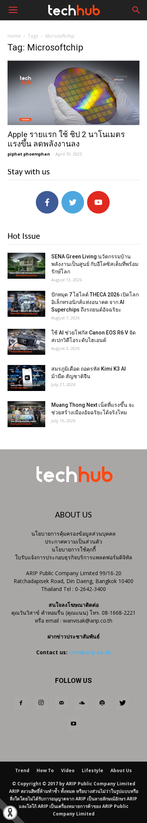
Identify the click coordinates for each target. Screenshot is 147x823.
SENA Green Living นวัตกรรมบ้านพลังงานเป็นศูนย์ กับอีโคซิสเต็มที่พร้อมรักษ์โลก (94, 264)
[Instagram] (41, 703)
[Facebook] (20, 703)
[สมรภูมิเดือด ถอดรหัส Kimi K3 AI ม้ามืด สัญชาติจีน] (26, 378)
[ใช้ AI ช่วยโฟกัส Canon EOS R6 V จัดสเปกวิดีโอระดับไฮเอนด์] (26, 342)
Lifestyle (92, 770)
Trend (22, 770)
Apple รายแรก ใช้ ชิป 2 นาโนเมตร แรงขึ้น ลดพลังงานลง (66, 139)
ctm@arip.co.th (90, 652)
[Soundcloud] (81, 703)
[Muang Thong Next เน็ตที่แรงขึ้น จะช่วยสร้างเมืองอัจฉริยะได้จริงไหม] (26, 414)
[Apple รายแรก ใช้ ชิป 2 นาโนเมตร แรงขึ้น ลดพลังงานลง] (73, 93)
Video (68, 770)
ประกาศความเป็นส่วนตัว (73, 541)
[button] (136, 10)
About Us (121, 770)
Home (14, 36)
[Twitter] (122, 703)
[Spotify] (102, 703)
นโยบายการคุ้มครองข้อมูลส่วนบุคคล (73, 533)
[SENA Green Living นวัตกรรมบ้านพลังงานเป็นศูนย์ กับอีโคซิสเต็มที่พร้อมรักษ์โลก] (26, 266)
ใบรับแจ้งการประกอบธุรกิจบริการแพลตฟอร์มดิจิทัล (73, 557)
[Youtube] (73, 723)
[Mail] (61, 703)
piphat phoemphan (29, 154)
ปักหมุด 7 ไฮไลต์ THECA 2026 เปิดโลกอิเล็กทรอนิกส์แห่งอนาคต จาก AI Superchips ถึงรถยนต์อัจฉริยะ (95, 302)
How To (45, 770)
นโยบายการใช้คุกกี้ (74, 549)
